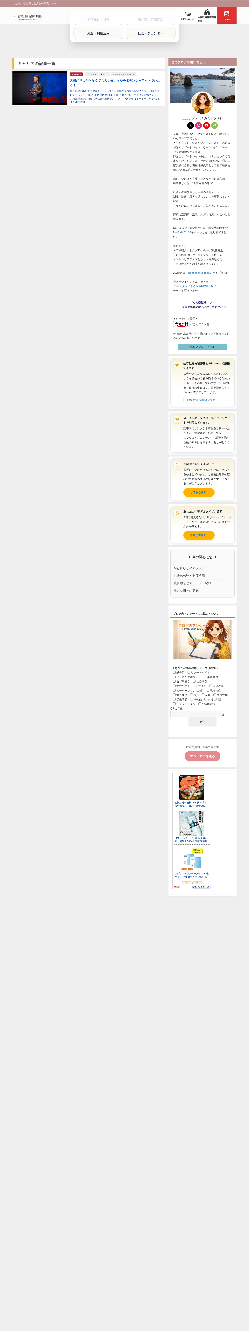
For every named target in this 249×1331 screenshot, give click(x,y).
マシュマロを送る (202, 756)
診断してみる (198, 535)
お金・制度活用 (98, 33)
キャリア (104, 74)
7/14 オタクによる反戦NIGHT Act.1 (195, 286)
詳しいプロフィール (202, 347)
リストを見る (198, 492)
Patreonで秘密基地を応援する (201, 400)
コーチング (91, 74)
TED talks (76, 74)
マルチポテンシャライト (123, 74)
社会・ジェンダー (151, 33)
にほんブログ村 (199, 324)
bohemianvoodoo (199, 272)
